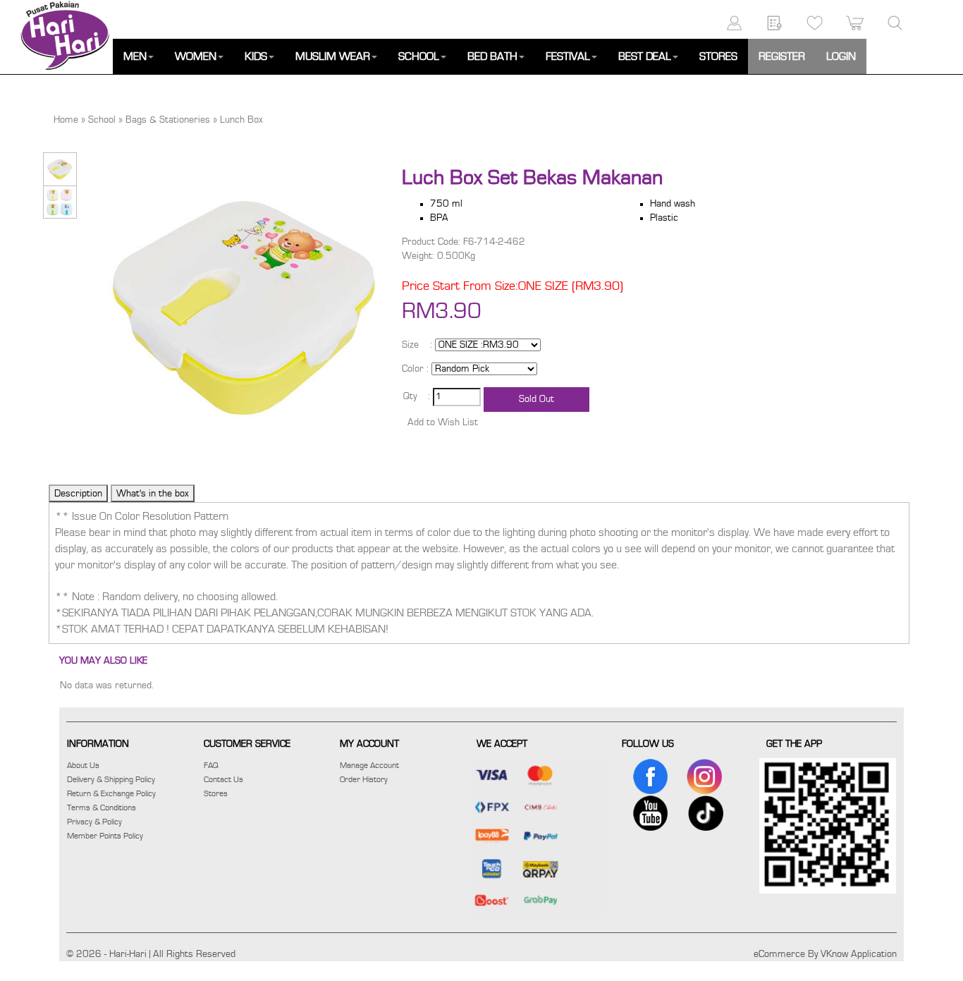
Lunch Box (241, 120)
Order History (364, 779)
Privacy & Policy (94, 821)
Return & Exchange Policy (111, 793)
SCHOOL (418, 56)
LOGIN (841, 56)
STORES (718, 56)
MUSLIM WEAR (332, 56)
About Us (83, 765)
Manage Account (369, 765)
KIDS (256, 56)
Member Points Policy (105, 835)
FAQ (211, 765)
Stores (216, 793)
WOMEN (195, 56)
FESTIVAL (568, 56)
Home (66, 120)
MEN (135, 56)
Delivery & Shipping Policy (111, 779)
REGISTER (782, 56)
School (102, 120)
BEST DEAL (644, 56)
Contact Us (223, 779)
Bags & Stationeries (167, 120)
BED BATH (492, 56)
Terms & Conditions (101, 807)
